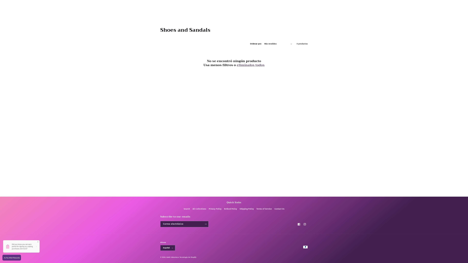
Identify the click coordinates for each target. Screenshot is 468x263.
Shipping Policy (247, 209)
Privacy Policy (215, 209)
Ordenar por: (256, 44)
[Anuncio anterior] (190, 2)
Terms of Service (264, 209)
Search (187, 209)
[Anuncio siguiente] (278, 2)
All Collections (199, 209)
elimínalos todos (250, 65)
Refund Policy (230, 209)
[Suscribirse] (205, 224)
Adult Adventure (172, 257)
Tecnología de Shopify (188, 257)
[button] (163, 11)
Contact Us (279, 209)
